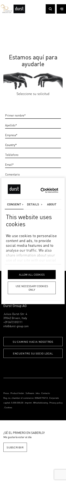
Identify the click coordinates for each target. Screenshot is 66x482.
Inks (38, 393)
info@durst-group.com (16, 326)
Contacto (45, 393)
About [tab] (52, 204)
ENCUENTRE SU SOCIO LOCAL (33, 353)
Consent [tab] (14, 204)
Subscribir (15, 447)
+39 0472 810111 (13, 322)
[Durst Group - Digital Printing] (19, 12)
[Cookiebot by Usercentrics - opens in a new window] (43, 190)
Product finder (17, 393)
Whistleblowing (40, 403)
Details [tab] (33, 204)
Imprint (28, 403)
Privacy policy (56, 403)
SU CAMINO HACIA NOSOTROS (33, 341)
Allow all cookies (32, 274)
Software (30, 393)
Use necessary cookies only (32, 287)
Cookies (8, 408)
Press (6, 393)
